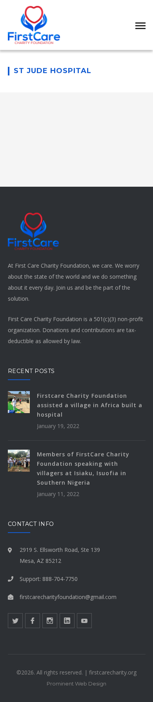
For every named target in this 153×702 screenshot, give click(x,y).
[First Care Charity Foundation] (34, 24)
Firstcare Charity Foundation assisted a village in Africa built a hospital (89, 405)
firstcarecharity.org (113, 672)
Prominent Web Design (76, 683)
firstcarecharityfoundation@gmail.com (68, 597)
